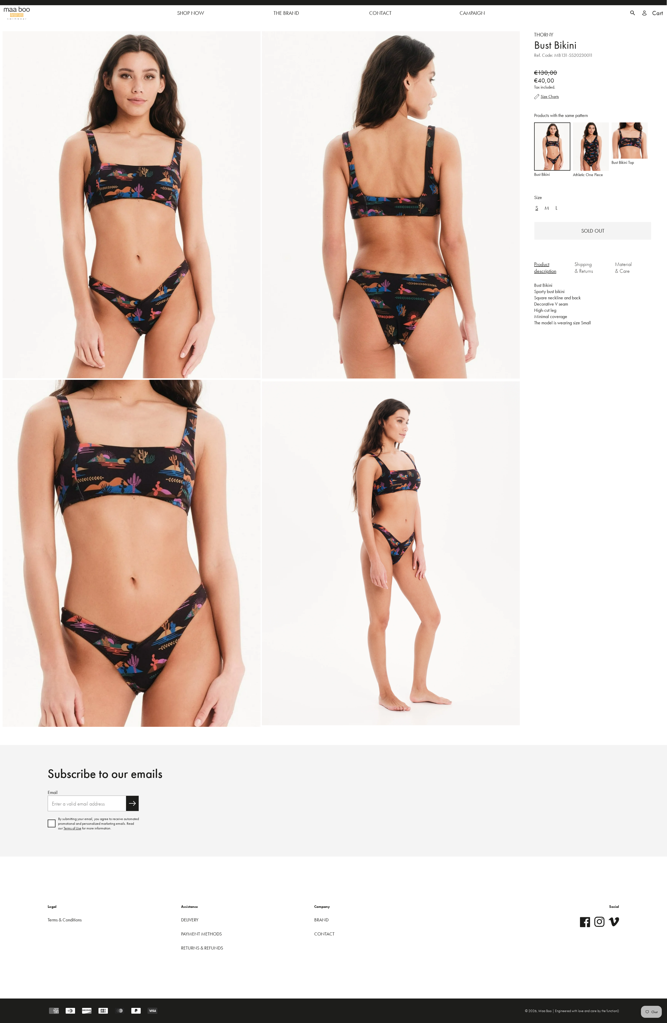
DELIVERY (190, 920)
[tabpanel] (592, 307)
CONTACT (324, 934)
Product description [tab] (545, 267)
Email (53, 792)
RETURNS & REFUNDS (202, 948)
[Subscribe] (132, 803)
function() (613, 1010)
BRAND (321, 920)
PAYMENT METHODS (201, 934)
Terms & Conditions (65, 920)
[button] (632, 13)
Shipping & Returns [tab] (584, 267)
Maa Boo (545, 1010)
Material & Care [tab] (623, 267)
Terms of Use (72, 828)
